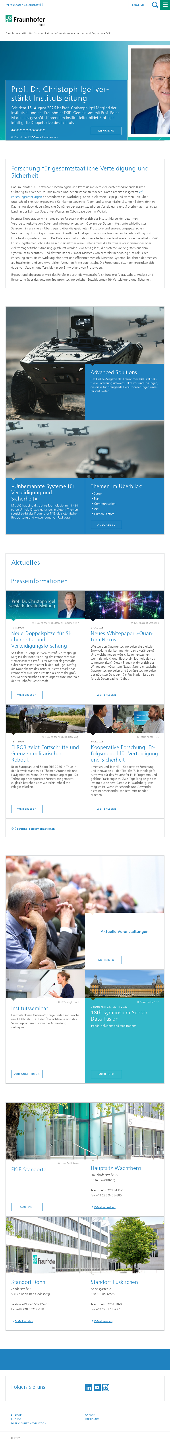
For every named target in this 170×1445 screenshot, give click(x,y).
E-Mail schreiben (105, 1207)
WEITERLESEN (27, 808)
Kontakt (27, 1206)
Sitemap (16, 1414)
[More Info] (124, 985)
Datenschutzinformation (28, 1423)
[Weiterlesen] (45, 606)
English (138, 4)
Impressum (92, 1419)
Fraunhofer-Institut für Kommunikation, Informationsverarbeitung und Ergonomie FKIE (58, 33)
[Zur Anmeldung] (45, 985)
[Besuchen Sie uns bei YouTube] (97, 1387)
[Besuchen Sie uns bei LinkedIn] (88, 1387)
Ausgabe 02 (106, 524)
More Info (106, 1074)
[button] (12, 130)
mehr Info (102, 130)
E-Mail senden (24, 1321)
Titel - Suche (155, 5)
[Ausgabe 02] (124, 450)
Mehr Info (106, 959)
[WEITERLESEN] (45, 720)
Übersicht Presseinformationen (35, 828)
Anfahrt (91, 1414)
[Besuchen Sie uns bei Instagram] (105, 1387)
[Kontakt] (45, 1132)
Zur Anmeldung (27, 1074)
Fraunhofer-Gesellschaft (24, 4)
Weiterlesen (27, 694)
